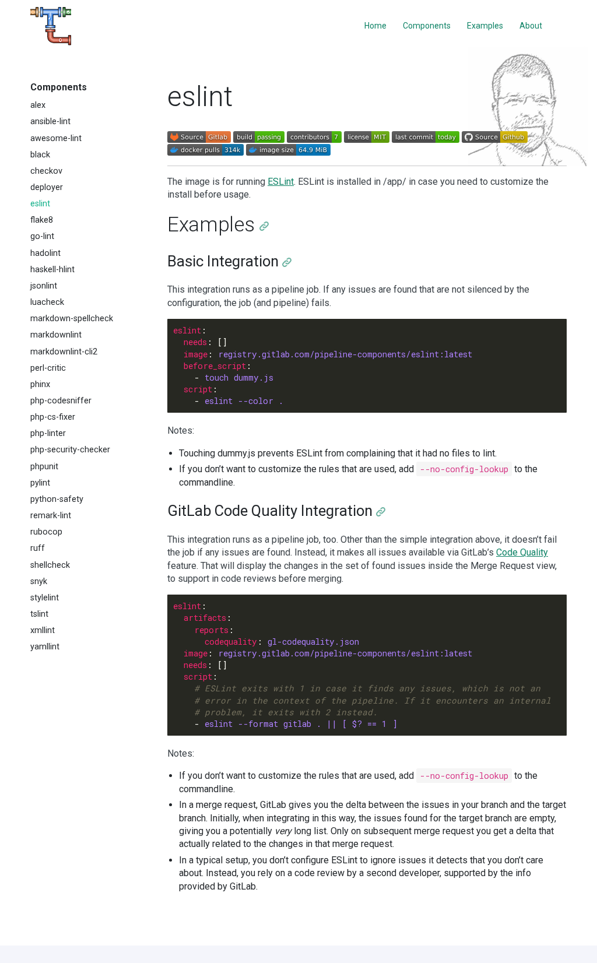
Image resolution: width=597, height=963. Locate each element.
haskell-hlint (52, 270)
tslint (39, 614)
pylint (40, 483)
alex (37, 105)
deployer (46, 187)
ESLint (281, 181)
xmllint (42, 630)
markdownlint (56, 335)
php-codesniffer (61, 401)
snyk (38, 581)
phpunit (44, 467)
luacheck (47, 302)
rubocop (46, 532)
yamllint (44, 647)
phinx (40, 384)
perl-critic (48, 368)
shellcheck (50, 565)
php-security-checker (70, 450)
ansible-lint (50, 121)
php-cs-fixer (52, 417)
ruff (37, 548)
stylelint (44, 598)
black (40, 155)
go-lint (42, 236)
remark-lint (50, 516)
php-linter (48, 433)
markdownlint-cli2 (63, 352)
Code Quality (522, 552)
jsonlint (43, 286)
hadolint (45, 253)
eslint (40, 204)
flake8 (41, 220)
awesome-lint (56, 138)
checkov (46, 171)
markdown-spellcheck (71, 319)
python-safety (56, 499)
